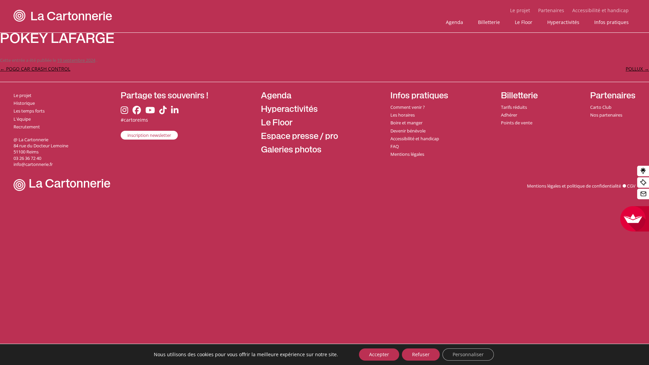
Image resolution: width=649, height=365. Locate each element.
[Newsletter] (643, 194)
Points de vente (516, 123)
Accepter (379, 354)
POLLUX (637, 69)
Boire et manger (406, 123)
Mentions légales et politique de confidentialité (574, 186)
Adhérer (509, 115)
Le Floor (523, 22)
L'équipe (22, 119)
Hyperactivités (563, 22)
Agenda (454, 22)
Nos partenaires (606, 115)
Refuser (421, 354)
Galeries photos (291, 150)
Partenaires (551, 10)
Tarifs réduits (514, 107)
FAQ (394, 146)
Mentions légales (407, 154)
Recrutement (27, 127)
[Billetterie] (643, 182)
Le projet (520, 10)
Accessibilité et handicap (600, 10)
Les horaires (402, 115)
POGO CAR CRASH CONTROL (35, 69)
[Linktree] (643, 171)
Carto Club (600, 107)
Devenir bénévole (408, 131)
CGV (631, 186)
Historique (24, 103)
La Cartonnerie (71, 18)
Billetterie (489, 22)
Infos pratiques (611, 22)
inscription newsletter (149, 135)
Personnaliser (468, 354)
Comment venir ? (407, 107)
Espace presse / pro (299, 137)
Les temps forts (29, 111)
